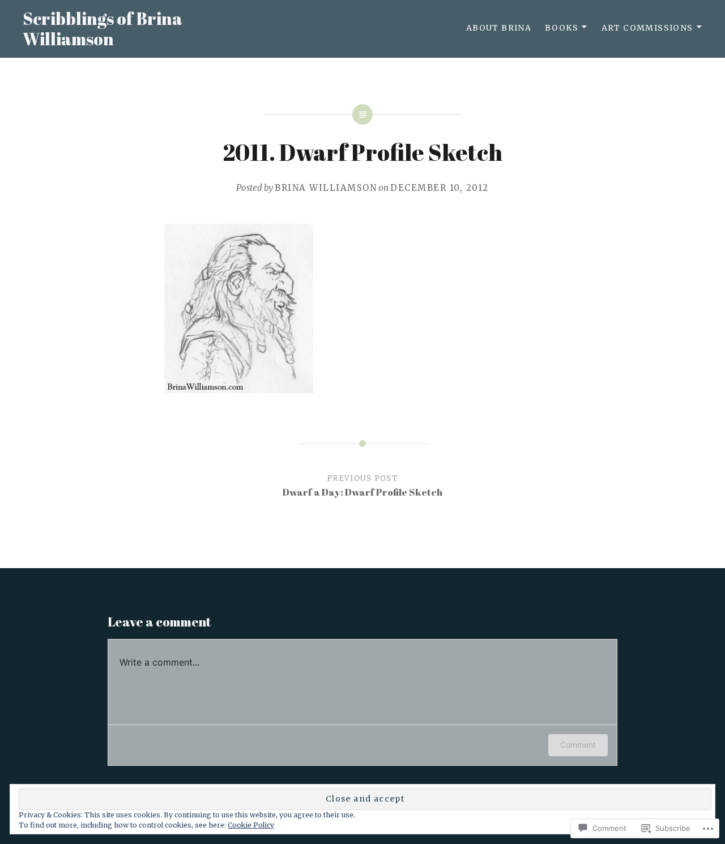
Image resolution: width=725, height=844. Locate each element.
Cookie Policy (251, 825)
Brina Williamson (326, 187)
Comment (578, 744)
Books (561, 28)
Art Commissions (647, 28)
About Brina (498, 28)
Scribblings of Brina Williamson (102, 28)
